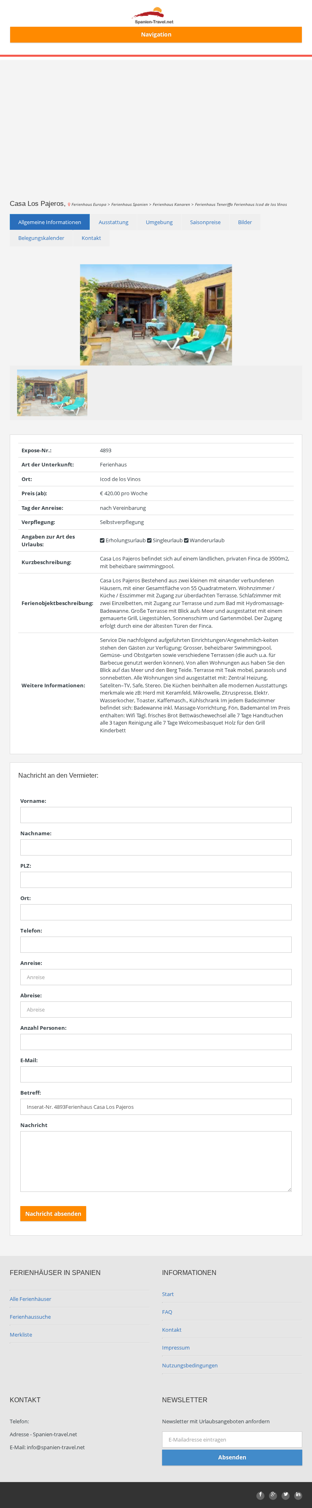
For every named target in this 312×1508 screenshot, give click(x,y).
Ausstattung (113, 222)
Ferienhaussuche (30, 1316)
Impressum (176, 1347)
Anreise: (31, 963)
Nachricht (34, 1125)
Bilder (245, 222)
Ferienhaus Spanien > (132, 204)
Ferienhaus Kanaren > (174, 204)
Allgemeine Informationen (49, 222)
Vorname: (33, 800)
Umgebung (159, 222)
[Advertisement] (156, 117)
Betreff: (30, 1092)
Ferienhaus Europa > (91, 204)
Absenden (232, 1457)
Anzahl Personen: (43, 1027)
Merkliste (21, 1334)
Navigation (156, 34)
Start (168, 1294)
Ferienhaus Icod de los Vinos (260, 204)
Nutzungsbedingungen (190, 1365)
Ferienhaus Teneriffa (214, 204)
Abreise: (31, 995)
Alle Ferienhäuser (30, 1299)
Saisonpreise (205, 222)
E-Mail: (29, 1060)
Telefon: (31, 930)
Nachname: (36, 833)
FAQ (167, 1311)
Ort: (25, 898)
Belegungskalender (41, 238)
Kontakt (91, 238)
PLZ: (25, 865)
